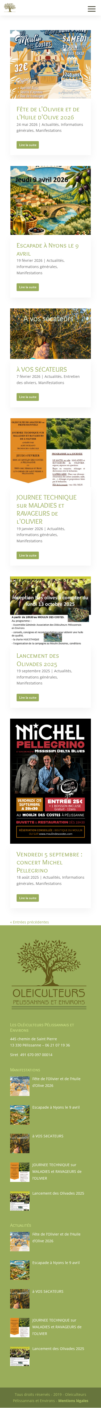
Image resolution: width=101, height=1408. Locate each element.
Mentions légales (73, 1400)
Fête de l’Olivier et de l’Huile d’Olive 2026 (48, 113)
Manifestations (49, 130)
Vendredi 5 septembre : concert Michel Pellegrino (49, 862)
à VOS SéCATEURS (42, 369)
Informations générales (37, 266)
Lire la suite (28, 145)
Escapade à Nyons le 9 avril (48, 249)
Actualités (50, 124)
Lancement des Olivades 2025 (38, 659)
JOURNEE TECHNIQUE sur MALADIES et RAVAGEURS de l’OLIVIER (47, 509)
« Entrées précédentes (29, 922)
